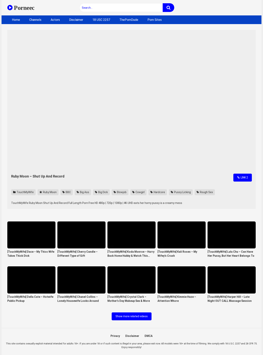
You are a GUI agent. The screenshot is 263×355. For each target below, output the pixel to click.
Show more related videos (132, 316)
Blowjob (121, 192)
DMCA (148, 335)
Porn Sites (154, 20)
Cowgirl (140, 192)
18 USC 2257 (101, 20)
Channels (35, 20)
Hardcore (159, 192)
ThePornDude (128, 20)
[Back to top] (250, 343)
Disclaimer (76, 20)
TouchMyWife (25, 192)
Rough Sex (206, 192)
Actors (55, 20)
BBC (68, 192)
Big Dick (103, 192)
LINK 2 (244, 177)
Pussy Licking (182, 192)
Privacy (115, 335)
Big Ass (84, 192)
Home (16, 20)
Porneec (23, 7)
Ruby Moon (49, 192)
